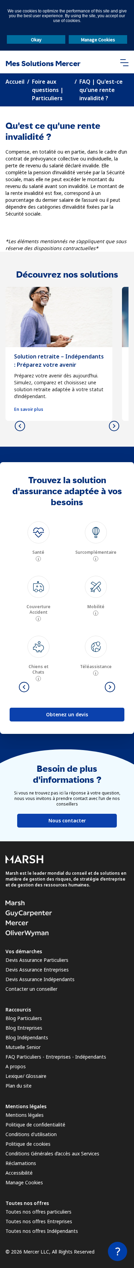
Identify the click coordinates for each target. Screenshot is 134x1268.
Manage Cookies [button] (98, 40)
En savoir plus (28, 409)
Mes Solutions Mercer (42, 63)
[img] (38, 532)
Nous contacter (67, 820)
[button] (124, 62)
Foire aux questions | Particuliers (48, 90)
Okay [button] (36, 40)
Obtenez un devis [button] (67, 714)
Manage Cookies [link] (24, 1182)
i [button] (38, 559)
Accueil (14, 81)
